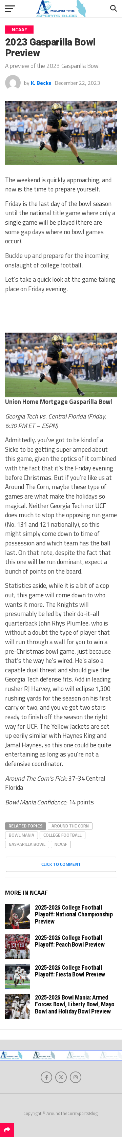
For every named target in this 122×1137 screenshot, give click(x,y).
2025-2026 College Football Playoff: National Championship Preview (74, 914)
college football (62, 835)
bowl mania (21, 835)
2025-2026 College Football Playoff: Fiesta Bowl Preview (70, 971)
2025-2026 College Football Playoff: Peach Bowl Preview (69, 941)
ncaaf (61, 844)
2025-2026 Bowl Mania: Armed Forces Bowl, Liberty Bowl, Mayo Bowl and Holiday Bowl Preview (75, 1004)
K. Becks (41, 83)
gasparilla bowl (27, 844)
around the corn (70, 825)
